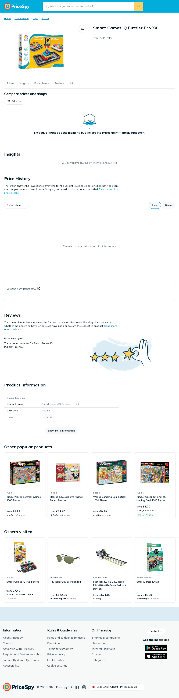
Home (7, 18)
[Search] (138, 6)
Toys (35, 18)
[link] (24, 485)
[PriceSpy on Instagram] (84, 687)
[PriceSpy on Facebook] (77, 687)
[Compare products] (82, 29)
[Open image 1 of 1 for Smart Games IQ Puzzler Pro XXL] (41, 51)
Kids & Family (22, 18)
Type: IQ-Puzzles (102, 37)
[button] (14, 101)
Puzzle (45, 18)
